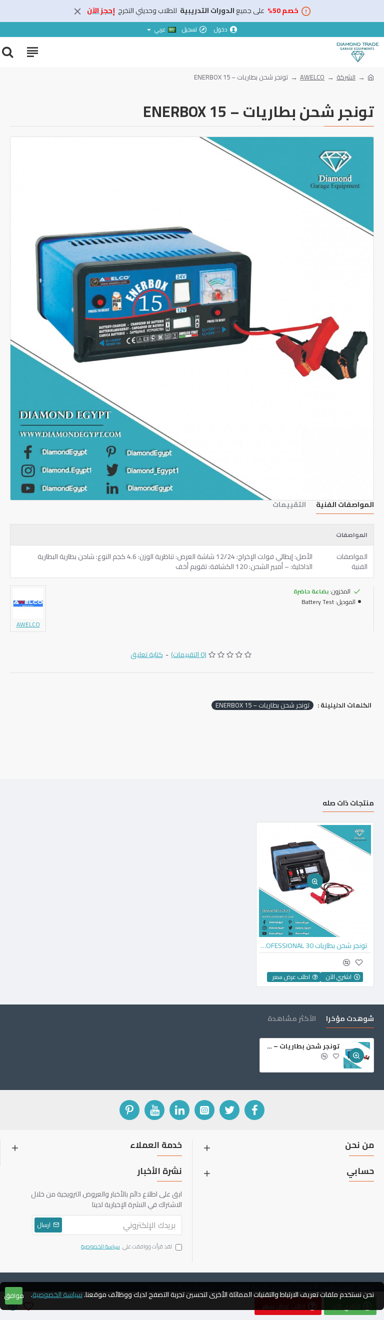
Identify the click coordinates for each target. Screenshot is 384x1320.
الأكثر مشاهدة (292, 1019)
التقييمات (289, 505)
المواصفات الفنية (345, 505)
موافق (13, 1296)
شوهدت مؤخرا (350, 1019)
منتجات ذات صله (348, 804)
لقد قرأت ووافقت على (126, 1247)
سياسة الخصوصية (57, 1295)
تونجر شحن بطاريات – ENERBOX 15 (263, 705)
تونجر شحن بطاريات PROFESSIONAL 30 (313, 945)
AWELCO (312, 77)
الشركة (346, 77)
